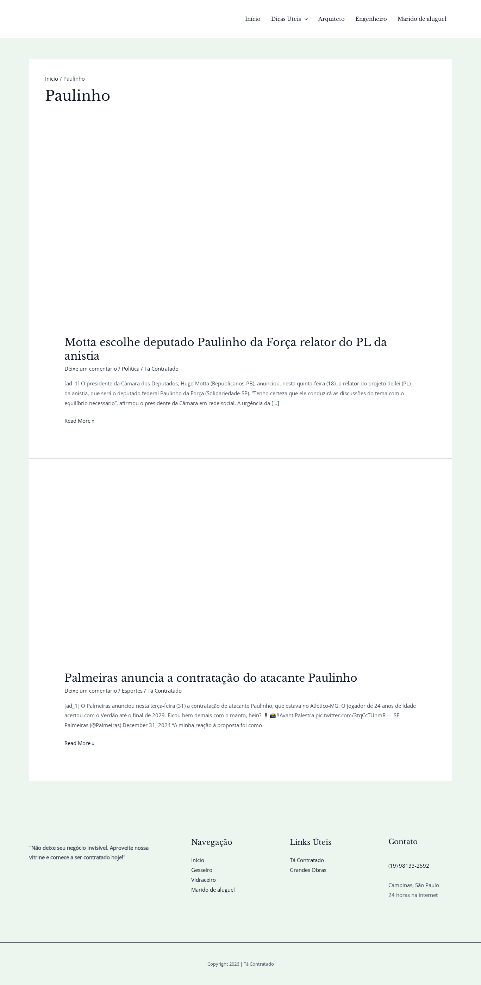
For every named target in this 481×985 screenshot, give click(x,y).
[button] (304, 19)
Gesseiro (201, 869)
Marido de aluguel (422, 19)
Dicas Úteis (286, 19)
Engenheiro (371, 19)
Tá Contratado (307, 859)
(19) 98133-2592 (408, 865)
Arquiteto (331, 19)
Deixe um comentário (90, 368)
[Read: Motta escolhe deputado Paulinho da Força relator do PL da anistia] (240, 238)
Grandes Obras (308, 869)
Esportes (132, 690)
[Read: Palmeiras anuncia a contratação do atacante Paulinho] (240, 574)
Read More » (79, 421)
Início (253, 19)
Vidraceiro (203, 879)
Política (130, 368)
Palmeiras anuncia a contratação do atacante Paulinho (210, 677)
